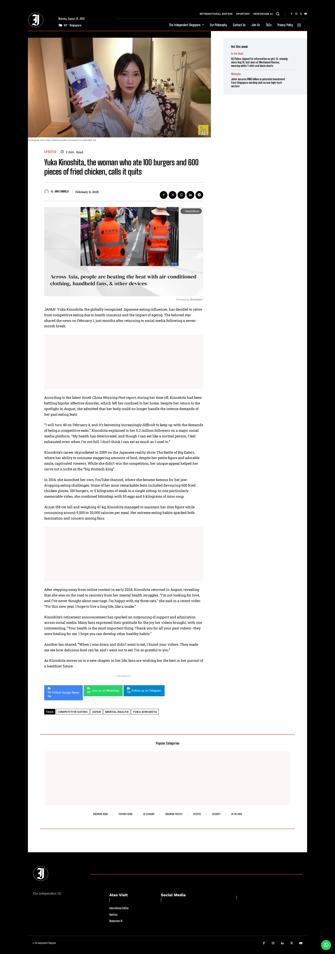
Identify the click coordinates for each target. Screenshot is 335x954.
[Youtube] (305, 14)
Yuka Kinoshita (145, 712)
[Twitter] (301, 14)
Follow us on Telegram (146, 690)
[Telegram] (199, 195)
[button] (277, 13)
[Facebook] (291, 14)
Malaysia (236, 73)
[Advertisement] (123, 362)
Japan (96, 712)
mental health (117, 712)
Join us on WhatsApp (105, 690)
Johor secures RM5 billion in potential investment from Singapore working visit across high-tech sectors (258, 82)
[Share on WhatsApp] (326, 945)
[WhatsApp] (181, 195)
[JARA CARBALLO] (47, 191)
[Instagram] (296, 14)
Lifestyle (50, 151)
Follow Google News (65, 692)
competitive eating (73, 712)
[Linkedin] (190, 195)
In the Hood (237, 53)
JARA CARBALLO (61, 191)
